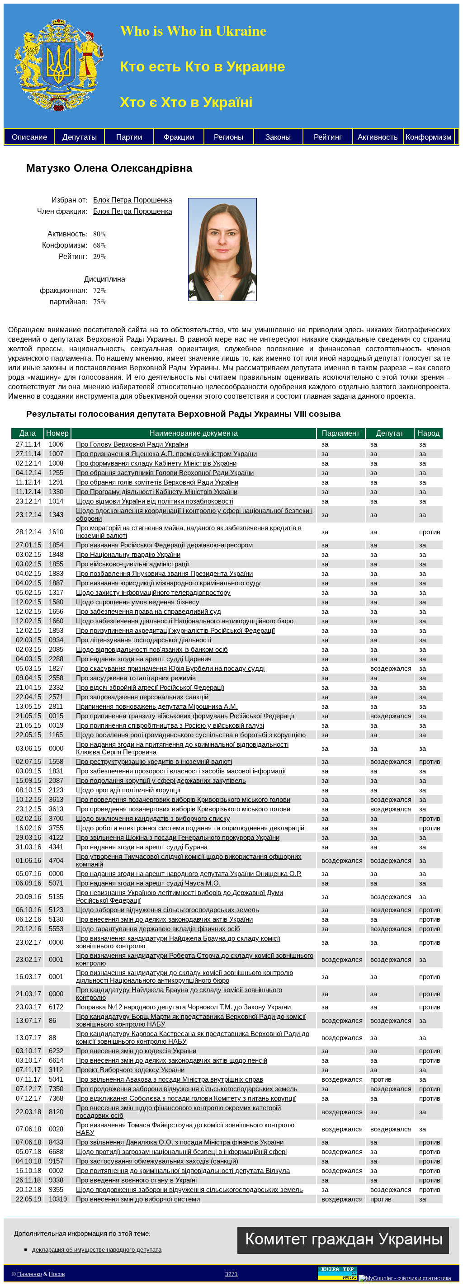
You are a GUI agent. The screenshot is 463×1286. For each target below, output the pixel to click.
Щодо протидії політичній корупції (128, 790)
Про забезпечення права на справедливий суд (148, 611)
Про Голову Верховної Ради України (132, 444)
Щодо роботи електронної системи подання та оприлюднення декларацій (190, 828)
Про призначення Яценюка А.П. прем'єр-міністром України (166, 453)
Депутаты (79, 137)
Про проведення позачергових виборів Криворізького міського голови (183, 799)
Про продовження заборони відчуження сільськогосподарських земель (187, 1089)
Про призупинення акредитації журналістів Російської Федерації (175, 630)
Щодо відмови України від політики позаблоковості (154, 501)
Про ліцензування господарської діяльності (143, 640)
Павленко (29, 1274)
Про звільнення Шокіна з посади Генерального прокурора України (177, 837)
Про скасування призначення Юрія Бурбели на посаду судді (170, 668)
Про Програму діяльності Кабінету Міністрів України (156, 491)
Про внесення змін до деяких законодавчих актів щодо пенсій (171, 1060)
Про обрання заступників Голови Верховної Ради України (165, 472)
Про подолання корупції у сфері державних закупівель (161, 780)
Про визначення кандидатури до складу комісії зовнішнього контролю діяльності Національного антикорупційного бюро (184, 976)
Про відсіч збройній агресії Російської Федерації (150, 687)
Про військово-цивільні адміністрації (132, 564)
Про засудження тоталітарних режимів (136, 678)
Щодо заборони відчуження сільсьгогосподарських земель (167, 910)
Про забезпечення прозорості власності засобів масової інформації (181, 771)
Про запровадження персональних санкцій (142, 697)
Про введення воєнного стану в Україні (136, 1180)
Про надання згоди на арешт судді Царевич (144, 659)
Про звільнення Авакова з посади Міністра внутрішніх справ (169, 1079)
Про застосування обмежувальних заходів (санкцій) (157, 1161)
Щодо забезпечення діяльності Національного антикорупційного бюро (184, 621)
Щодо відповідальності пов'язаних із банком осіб (152, 649)
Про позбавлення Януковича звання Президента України (164, 573)
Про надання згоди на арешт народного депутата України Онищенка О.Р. (189, 873)
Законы (278, 137)
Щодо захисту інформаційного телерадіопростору (153, 592)
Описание (29, 137)
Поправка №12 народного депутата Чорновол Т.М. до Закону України (183, 1007)
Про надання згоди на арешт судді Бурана (142, 847)
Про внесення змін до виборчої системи (138, 1199)
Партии (129, 137)
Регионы (228, 137)
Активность (378, 137)
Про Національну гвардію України (128, 554)
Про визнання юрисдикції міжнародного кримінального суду (168, 583)
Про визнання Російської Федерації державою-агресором (164, 545)
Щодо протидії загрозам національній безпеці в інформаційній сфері (181, 1151)
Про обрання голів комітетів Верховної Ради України (157, 482)
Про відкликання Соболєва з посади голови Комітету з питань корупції (186, 1098)
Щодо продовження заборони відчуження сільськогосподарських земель (189, 1189)
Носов (57, 1274)
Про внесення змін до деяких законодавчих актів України (164, 919)
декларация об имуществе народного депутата (96, 1249)
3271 (231, 1274)
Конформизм (429, 137)
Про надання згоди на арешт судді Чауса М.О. (148, 883)
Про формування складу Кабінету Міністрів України (156, 463)
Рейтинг (328, 137)
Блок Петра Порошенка (132, 199)
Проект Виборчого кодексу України (130, 1070)
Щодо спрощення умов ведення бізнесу (137, 602)
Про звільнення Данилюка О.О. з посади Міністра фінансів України (179, 1142)
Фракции (179, 137)
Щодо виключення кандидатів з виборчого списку (153, 818)
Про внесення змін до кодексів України (136, 1051)
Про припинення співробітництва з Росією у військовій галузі (170, 725)
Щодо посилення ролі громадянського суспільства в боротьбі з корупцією (191, 735)
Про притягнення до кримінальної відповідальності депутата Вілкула (183, 1170)
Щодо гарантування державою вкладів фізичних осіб (158, 929)
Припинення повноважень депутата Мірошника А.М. (157, 706)
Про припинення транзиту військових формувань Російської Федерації (185, 716)
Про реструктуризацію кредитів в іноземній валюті (154, 761)
